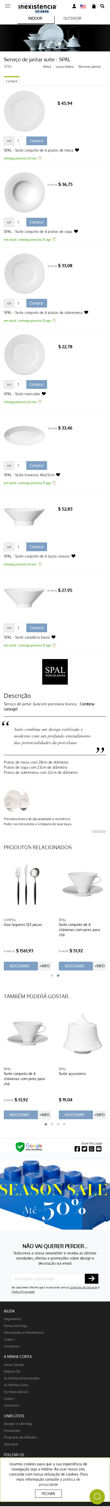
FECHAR (48, 1493)
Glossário (11, 1444)
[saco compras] (94, 6)
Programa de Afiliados (20, 1437)
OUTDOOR (72, 18)
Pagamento (12, 1319)
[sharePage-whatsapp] (91, 1149)
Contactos (11, 1346)
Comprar (12, 81)
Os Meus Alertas (16, 1391)
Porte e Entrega (15, 1325)
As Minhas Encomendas (21, 1378)
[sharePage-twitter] (84, 1149)
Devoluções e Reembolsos (24, 1332)
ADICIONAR (19, 966)
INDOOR (35, 18)
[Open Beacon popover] (97, 1496)
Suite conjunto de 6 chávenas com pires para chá (79, 929)
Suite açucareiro (72, 1073)
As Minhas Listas (16, 1385)
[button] (52, 975)
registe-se (12, 1371)
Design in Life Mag (18, 1423)
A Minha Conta (18, 1356)
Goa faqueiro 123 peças (23, 924)
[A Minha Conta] (74, 6)
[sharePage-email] (98, 1149)
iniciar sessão (14, 1364)
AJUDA (9, 1311)
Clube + (9, 1339)
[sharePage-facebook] (77, 1149)
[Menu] (8, 4)
